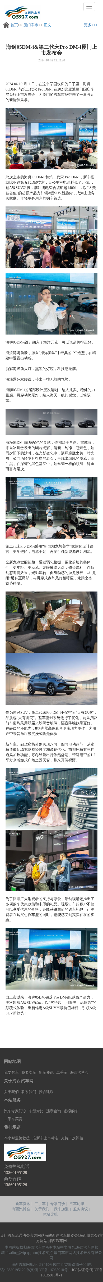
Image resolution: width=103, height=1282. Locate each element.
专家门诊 (57, 1204)
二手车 (61, 1073)
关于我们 (11, 1092)
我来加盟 (61, 1209)
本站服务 (12, 1100)
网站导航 (50, 1214)
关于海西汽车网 (19, 1080)
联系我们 (28, 1092)
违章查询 (53, 1111)
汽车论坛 (76, 1204)
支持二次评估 (72, 1138)
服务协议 (80, 1209)
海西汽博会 (79, 1073)
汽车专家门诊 (15, 1111)
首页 (14, 25)
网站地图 (12, 1061)
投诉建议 (46, 1092)
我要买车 (11, 1073)
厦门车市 (31, 25)
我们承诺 (12, 1127)
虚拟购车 (71, 1111)
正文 (47, 25)
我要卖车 (28, 1073)
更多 (87, 25)
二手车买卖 (13, 1119)
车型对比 (36, 1111)
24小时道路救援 (17, 1138)
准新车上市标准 (45, 1138)
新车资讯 (46, 1073)
